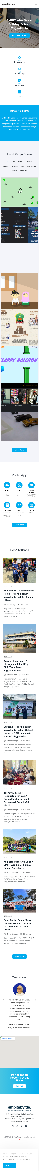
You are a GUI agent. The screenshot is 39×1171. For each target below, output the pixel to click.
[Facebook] (17, 1126)
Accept (9, 1165)
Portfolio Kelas (28, 166)
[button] (3, 1000)
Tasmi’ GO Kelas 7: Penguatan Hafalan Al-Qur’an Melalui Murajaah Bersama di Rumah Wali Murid (17, 799)
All (8, 162)
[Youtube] (26, 1126)
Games (15, 166)
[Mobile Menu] (36, 4)
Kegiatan (8, 587)
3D (14, 162)
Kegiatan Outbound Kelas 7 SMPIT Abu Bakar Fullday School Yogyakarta (18, 864)
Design (6, 166)
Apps (20, 162)
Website (23, 171)
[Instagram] (21, 1126)
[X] (13, 1126)
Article (29, 162)
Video (14, 171)
